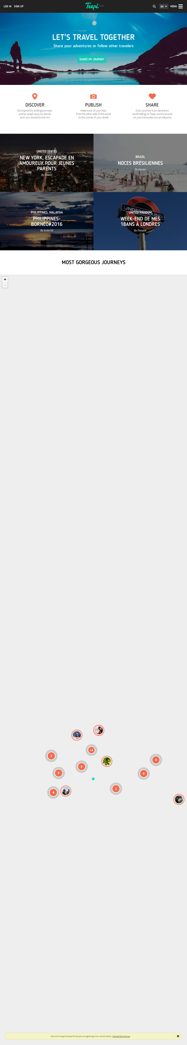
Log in (7, 6)
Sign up (18, 6)
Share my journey (91, 59)
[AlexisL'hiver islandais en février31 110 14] (76, 735)
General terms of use (121, 1036)
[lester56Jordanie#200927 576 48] (106, 761)
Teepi (93, 6)
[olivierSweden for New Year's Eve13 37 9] (98, 730)
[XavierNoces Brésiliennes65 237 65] (65, 791)
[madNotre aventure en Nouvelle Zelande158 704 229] (179, 799)
